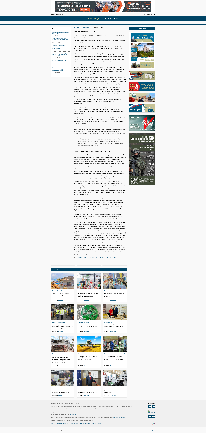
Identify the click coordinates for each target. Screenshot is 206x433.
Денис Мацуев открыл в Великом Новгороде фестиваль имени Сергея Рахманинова (60, 32)
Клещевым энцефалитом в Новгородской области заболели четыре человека (60, 47)
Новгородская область (84, 257)
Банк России (95, 257)
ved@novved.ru (72, 414)
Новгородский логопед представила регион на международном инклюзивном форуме (60, 69)
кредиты (102, 257)
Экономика (86, 27)
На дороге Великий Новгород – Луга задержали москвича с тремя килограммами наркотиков (60, 62)
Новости (53, 22)
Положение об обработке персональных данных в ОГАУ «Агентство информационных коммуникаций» (76, 423)
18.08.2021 (76, 27)
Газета (60, 22)
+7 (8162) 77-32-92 (67, 412)
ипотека (108, 257)
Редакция (153, 430)
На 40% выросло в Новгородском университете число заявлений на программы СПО (60, 54)
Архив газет (142, 28)
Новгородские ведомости (119, 417)
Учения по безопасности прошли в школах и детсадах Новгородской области (60, 40)
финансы (114, 257)
